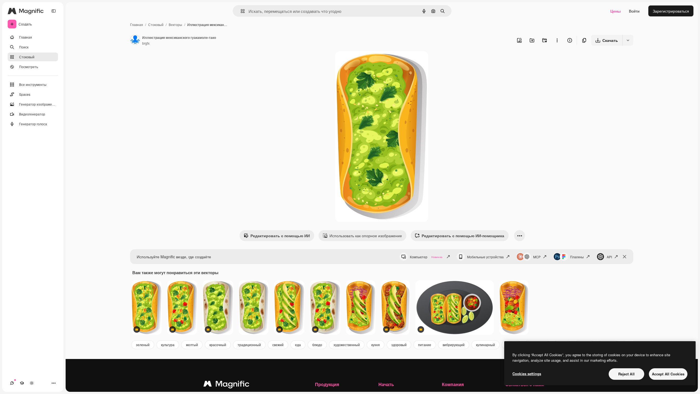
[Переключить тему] (31, 383)
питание (424, 344)
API (609, 256)
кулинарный (485, 344)
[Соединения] (12, 383)
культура (167, 344)
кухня (375, 344)
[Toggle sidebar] (53, 11)
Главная (136, 24)
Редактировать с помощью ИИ (280, 235)
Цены (615, 11)
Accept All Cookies (668, 373)
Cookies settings (526, 373)
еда (298, 344)
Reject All (626, 373)
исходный (372, 62)
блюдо (317, 344)
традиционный (249, 344)
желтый (192, 344)
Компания (453, 384)
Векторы (175, 24)
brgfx (146, 43)
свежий (278, 344)
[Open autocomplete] (240, 11)
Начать (386, 384)
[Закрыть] (624, 256)
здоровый (399, 344)
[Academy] (22, 383)
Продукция (327, 384)
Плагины (577, 256)
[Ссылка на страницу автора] (135, 40)
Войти (634, 11)
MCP (537, 256)
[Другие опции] (557, 40)
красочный (217, 344)
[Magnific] (226, 385)
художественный (347, 344)
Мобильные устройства (485, 256)
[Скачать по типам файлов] (627, 40)
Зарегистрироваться (671, 11)
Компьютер (426, 256)
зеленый (143, 344)
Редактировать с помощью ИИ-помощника (463, 235)
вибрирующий (454, 344)
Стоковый (156, 24)
